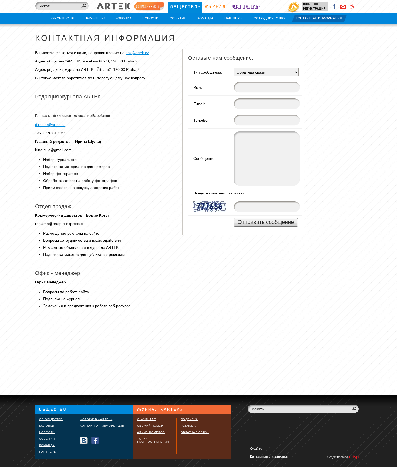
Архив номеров (151, 432)
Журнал (216, 7)
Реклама (188, 425)
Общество (185, 7)
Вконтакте (84, 441)
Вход (315, 4)
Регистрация (315, 8)
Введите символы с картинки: (219, 193)
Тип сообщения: (207, 72)
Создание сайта (338, 457)
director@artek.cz (50, 124)
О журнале (146, 419)
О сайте (256, 449)
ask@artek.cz (137, 53)
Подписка (189, 419)
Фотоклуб (246, 7)
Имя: (197, 87)
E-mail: (199, 104)
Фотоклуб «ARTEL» (96, 419)
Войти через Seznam (352, 6)
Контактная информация (102, 425)
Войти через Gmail (343, 6)
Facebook (334, 6)
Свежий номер (150, 425)
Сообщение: (204, 158)
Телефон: (202, 120)
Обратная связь (195, 432)
